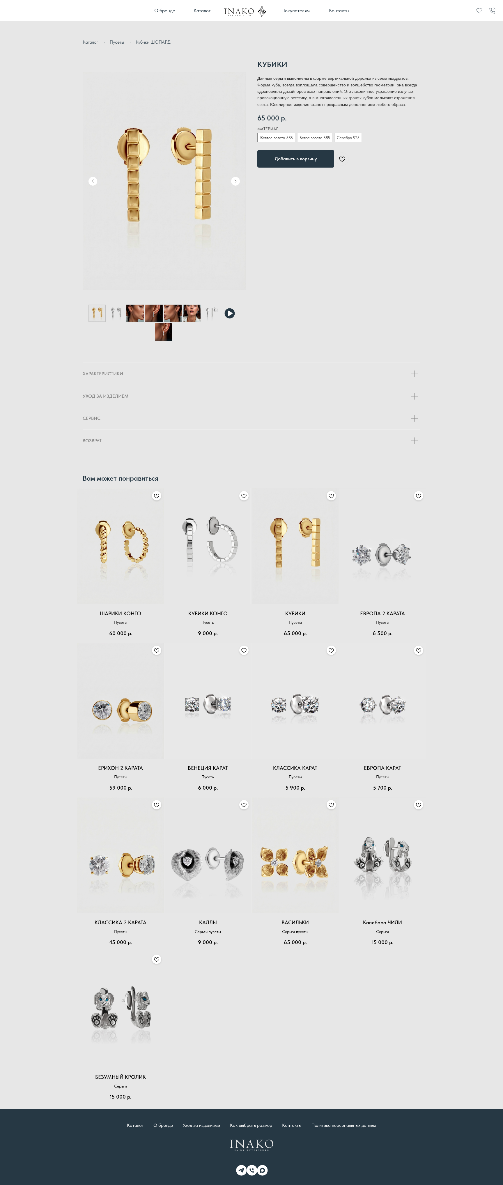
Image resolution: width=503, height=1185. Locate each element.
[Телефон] (251, 1170)
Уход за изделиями (201, 1125)
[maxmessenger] (262, 1170)
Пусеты (117, 42)
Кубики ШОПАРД (153, 42)
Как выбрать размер (251, 1125)
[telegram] (241, 1170)
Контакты (292, 1125)
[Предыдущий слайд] (92, 181)
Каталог (90, 42)
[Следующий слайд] (235, 181)
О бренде (163, 1125)
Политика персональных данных (343, 1125)
